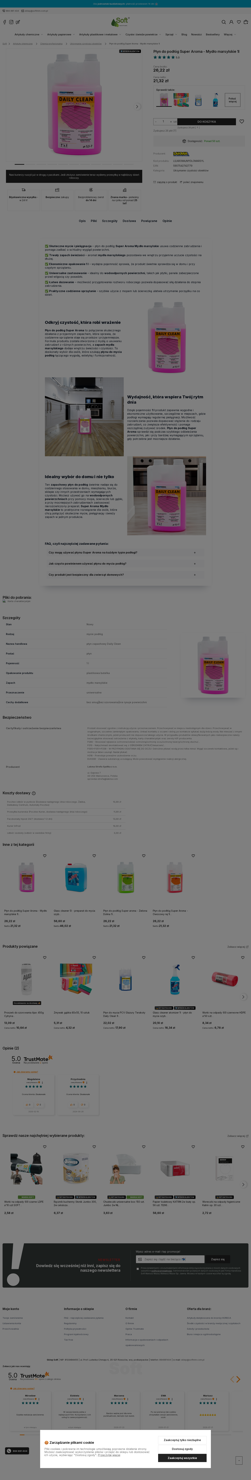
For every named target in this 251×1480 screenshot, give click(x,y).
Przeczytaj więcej (109, 1455)
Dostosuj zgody (182, 1449)
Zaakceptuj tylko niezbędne (182, 1440)
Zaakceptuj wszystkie (182, 1458)
